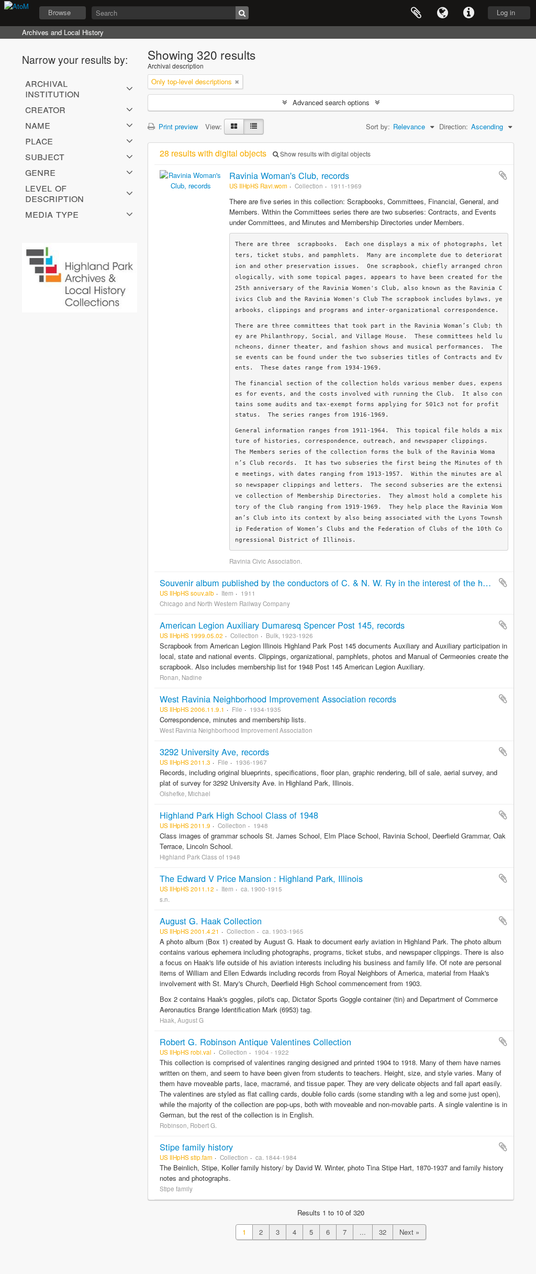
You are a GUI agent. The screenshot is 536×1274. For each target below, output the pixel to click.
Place (39, 140)
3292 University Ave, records (214, 751)
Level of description (54, 192)
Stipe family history (196, 1147)
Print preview (177, 126)
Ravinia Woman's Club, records (289, 175)
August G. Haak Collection (211, 920)
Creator (45, 109)
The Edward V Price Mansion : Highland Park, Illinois (261, 878)
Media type (52, 213)
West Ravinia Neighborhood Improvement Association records (278, 698)
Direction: (453, 126)
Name (37, 124)
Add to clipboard (503, 175)
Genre (40, 171)
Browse (59, 12)
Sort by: (378, 126)
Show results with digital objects (324, 153)
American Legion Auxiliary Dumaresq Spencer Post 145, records (282, 625)
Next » (409, 1232)
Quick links (468, 13)
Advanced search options (331, 102)
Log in (506, 12)
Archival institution (52, 87)
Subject (44, 156)
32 (382, 1232)
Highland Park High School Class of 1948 (239, 815)
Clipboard (416, 13)
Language (442, 13)
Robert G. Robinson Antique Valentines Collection (255, 1041)
